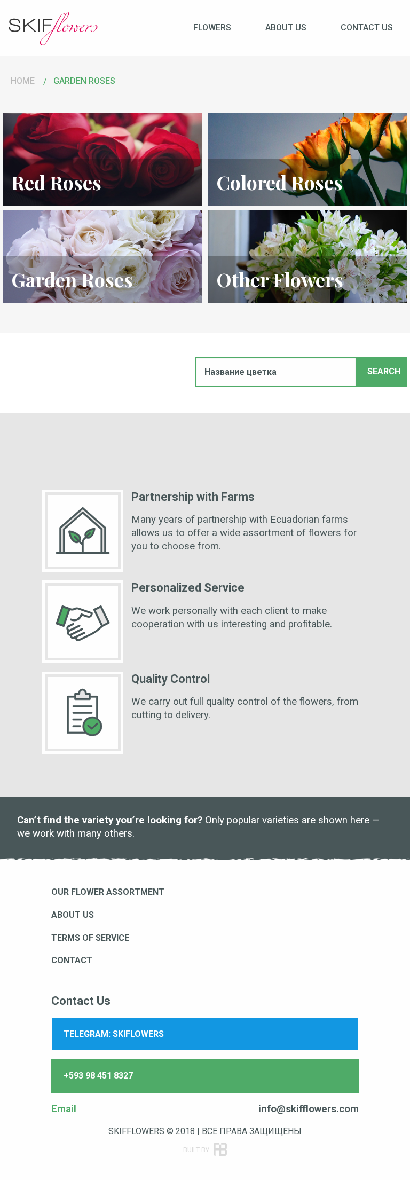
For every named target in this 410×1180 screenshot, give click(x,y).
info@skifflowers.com (308, 1109)
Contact (71, 960)
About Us (285, 27)
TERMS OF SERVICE (90, 938)
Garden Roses (84, 81)
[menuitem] (212, 27)
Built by (209, 1146)
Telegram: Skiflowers (114, 1034)
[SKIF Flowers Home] (53, 28)
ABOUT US (72, 915)
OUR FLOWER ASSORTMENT (107, 892)
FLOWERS (212, 27)
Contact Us (367, 27)
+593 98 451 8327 (98, 1076)
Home (23, 81)
